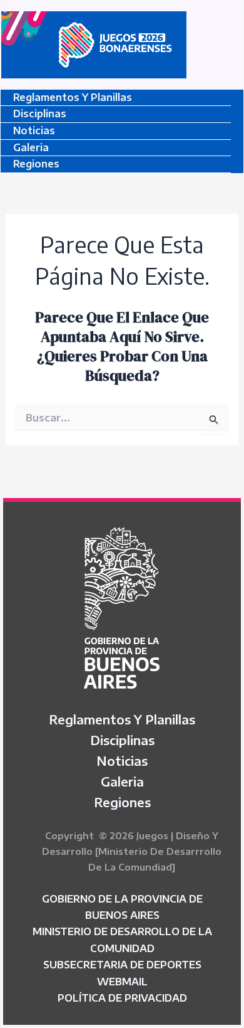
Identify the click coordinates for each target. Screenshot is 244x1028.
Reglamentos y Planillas (72, 97)
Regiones (36, 163)
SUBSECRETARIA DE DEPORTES (122, 964)
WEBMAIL (122, 981)
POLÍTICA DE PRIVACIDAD (122, 998)
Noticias (34, 130)
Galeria (31, 147)
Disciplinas (39, 113)
